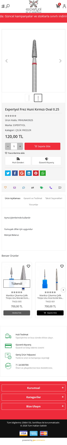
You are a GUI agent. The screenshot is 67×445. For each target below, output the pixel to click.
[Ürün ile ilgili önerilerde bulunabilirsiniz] (61, 188)
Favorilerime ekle (16, 153)
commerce (39, 440)
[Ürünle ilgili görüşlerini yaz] (24, 188)
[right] (63, 290)
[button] (6, 60)
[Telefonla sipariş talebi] (51, 188)
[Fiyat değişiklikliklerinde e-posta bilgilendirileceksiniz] (42, 188)
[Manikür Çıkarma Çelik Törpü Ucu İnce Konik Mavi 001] (50, 277)
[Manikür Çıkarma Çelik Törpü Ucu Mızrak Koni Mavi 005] (16, 277)
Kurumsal (33, 388)
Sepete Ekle (44, 146)
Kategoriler (33, 397)
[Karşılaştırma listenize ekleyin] (33, 188)
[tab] (12, 198)
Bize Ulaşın (33, 406)
